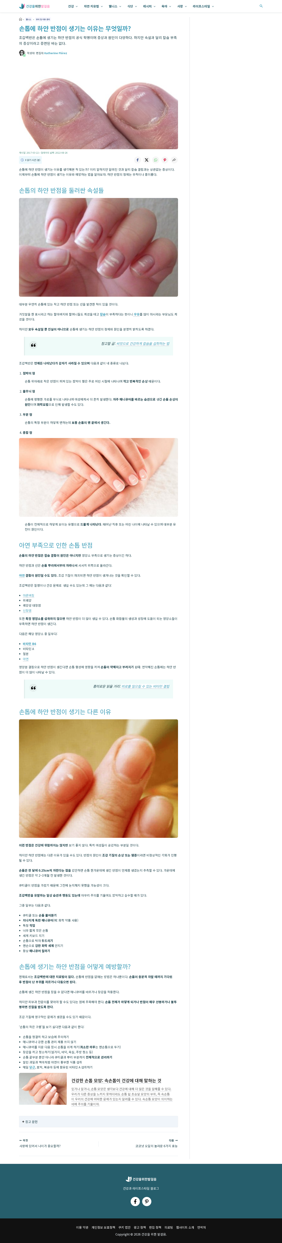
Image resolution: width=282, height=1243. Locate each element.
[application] (76, 6)
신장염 (27, 610)
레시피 (147, 6)
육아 (164, 6)
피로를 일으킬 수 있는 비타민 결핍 (145, 686)
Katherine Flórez (55, 53)
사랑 (180, 6)
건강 (71, 6)
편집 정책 (155, 1227)
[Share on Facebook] (137, 160)
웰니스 (113, 6)
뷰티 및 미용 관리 (43, 19)
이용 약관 (82, 1227)
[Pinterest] (146, 1201)
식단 (130, 6)
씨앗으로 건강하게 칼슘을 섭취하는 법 (142, 343)
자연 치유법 (91, 6)
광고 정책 (140, 1227)
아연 (26, 659)
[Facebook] (135, 1201)
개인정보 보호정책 (103, 1227)
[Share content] (174, 160)
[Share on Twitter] (146, 160)
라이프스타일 (201, 6)
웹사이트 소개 (185, 1227)
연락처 (201, 1227)
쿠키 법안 (124, 1227)
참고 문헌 (31, 1121)
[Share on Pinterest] (165, 160)
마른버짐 (28, 595)
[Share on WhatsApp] (156, 160)
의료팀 (168, 1227)
